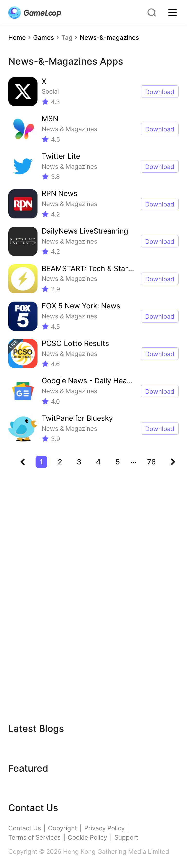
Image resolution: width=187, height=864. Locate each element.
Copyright (62, 828)
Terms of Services (34, 837)
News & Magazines (69, 129)
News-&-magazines (109, 37)
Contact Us (24, 828)
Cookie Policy (87, 837)
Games (43, 37)
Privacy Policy (104, 828)
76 (151, 461)
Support (126, 837)
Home (17, 37)
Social (50, 91)
